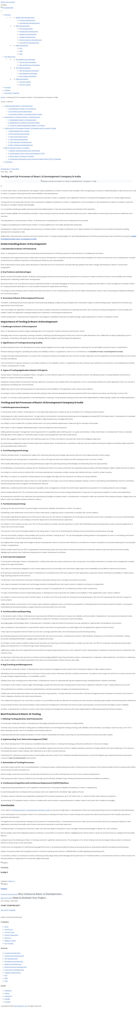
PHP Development (26, 29)
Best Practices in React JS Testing (16, 148)
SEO (20, 48)
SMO (21, 51)
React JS (11, 881)
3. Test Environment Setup (17, 137)
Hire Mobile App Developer (25, 59)
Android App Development (14, 956)
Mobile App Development (25, 18)
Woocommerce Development (15, 967)
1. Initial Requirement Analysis (18, 131)
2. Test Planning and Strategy (19, 134)
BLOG (6, 927)
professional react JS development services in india (31, 810)
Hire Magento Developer (28, 73)
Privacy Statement (11, 935)
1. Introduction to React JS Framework (22, 109)
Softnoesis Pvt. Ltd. (20, 1006)
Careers (7, 90)
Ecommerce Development (29, 43)
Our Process (8, 943)
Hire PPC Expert (25, 85)
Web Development (23, 26)
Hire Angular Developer (27, 76)
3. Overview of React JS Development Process (25, 114)
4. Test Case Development (18, 139)
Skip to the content (8, 2)
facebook (8, 991)
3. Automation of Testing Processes (21, 156)
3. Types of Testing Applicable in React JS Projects (26, 125)
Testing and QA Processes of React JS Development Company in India (30, 128)
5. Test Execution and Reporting (19, 142)
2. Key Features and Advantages (20, 111)
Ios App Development (27, 20)
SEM (20, 54)
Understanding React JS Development (18, 106)
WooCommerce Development (30, 40)
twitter (7, 993)
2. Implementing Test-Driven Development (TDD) (26, 153)
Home (3, 97)
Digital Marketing (22, 45)
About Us (7, 938)
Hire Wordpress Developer (29, 71)
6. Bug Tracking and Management (20, 145)
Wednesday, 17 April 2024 (10, 169)
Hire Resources (9, 57)
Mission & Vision (10, 941)
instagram (8, 996)
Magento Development (28, 34)
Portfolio (7, 87)
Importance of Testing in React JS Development (22, 117)
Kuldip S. (4, 889)
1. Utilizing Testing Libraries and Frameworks (24, 151)
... (1, 166)
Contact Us (8, 929)
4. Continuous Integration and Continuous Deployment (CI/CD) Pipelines (34, 159)
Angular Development (27, 37)
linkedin (7, 999)
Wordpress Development (28, 31)
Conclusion (8, 162)
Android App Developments (29, 23)
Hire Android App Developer (29, 65)
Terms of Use (9, 932)
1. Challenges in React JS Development (22, 120)
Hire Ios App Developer (27, 62)
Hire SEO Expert (25, 82)
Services (7, 15)
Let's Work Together (11, 93)
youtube (7, 1002)
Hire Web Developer (23, 68)
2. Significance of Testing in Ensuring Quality (24, 123)
